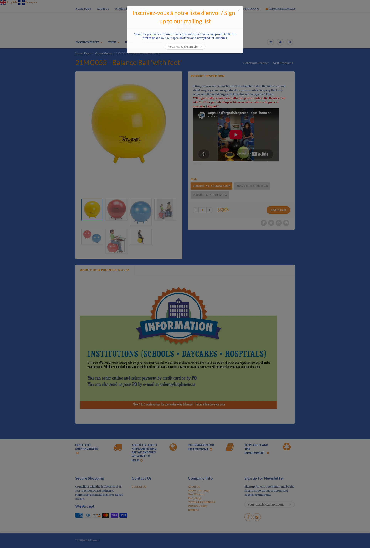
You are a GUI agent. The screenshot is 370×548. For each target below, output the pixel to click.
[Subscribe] (200, 47)
